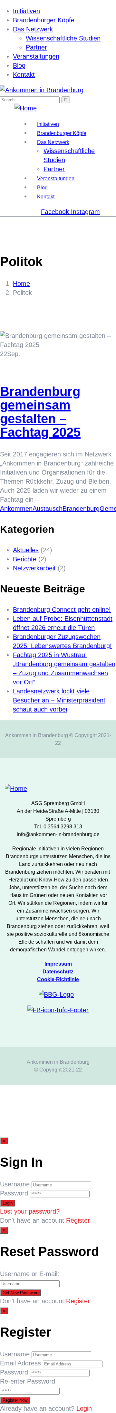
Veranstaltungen (36, 56)
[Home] (26, 108)
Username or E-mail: (29, 1273)
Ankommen (16, 508)
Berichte (24, 559)
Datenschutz (58, 971)
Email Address (20, 1363)
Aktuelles (26, 550)
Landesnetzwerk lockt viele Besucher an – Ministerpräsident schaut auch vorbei (59, 700)
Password (14, 1193)
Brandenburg (81, 508)
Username (15, 1184)
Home (21, 283)
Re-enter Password (27, 1381)
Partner (36, 47)
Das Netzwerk (33, 29)
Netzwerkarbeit (34, 568)
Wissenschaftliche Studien (63, 38)
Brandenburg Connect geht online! (62, 609)
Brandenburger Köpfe (43, 20)
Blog (19, 65)
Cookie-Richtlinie (58, 979)
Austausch (48, 508)
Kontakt (24, 74)
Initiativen (26, 11)
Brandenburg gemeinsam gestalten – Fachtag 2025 (40, 411)
